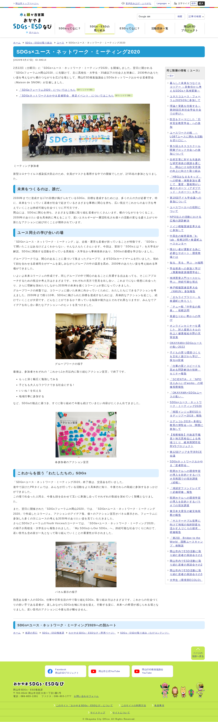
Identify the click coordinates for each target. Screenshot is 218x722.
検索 (180, 16)
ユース (60, 43)
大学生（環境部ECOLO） (186, 580)
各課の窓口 (31, 633)
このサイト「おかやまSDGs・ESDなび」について (84, 705)
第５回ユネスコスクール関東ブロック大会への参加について (185, 150)
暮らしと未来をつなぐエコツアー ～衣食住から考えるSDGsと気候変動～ (186, 87)
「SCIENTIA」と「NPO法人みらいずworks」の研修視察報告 (186, 383)
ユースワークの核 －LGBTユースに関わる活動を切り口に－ (186, 136)
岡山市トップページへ (27, 3)
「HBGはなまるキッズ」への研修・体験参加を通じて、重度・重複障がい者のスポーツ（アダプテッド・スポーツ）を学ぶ (185, 184)
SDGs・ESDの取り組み (38, 43)
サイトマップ (97, 712)
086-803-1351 (29, 696)
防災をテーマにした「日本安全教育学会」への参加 (185, 123)
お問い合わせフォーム (86, 696)
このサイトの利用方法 (133, 705)
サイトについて (121, 712)
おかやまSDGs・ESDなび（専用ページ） (92, 633)
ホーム (17, 43)
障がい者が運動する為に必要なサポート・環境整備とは (185, 253)
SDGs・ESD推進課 (53, 633)
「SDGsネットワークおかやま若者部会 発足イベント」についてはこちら (75, 95)
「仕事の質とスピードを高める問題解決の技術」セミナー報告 (185, 370)
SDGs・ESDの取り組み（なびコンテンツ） (145, 633)
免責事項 (159, 705)
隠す (172, 76)
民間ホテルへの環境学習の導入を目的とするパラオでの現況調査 (185, 501)
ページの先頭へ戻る (198, 654)
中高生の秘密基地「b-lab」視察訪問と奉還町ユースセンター (186, 240)
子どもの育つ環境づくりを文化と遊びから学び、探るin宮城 (185, 356)
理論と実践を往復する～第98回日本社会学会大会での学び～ (185, 110)
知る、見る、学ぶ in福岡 (186, 262)
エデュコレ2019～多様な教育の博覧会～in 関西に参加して (186, 425)
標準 (194, 3)
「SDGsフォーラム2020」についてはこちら (56, 90)
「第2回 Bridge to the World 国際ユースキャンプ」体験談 (186, 542)
